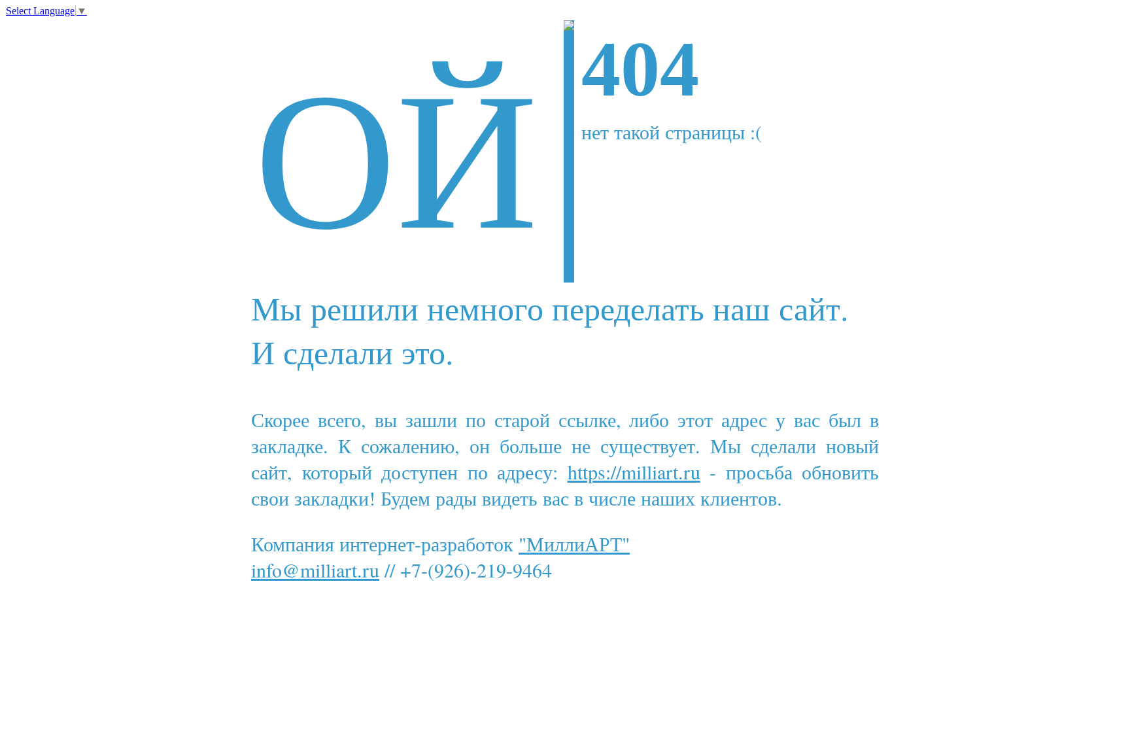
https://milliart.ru (634, 471)
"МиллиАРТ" (574, 543)
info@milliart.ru (315, 570)
